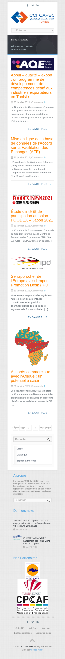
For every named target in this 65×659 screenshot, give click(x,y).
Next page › (46, 427)
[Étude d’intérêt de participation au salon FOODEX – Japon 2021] (32, 206)
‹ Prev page (18, 427)
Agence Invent (36, 650)
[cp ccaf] (32, 605)
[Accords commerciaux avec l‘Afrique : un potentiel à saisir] (32, 366)
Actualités (20, 628)
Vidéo (20, 448)
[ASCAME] (32, 571)
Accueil (30, 46)
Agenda (46, 628)
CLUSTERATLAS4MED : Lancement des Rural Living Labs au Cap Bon (36, 541)
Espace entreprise (23, 633)
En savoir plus (40, 129)
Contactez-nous (43, 633)
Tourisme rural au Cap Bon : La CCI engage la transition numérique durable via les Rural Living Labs (31, 523)
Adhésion (33, 628)
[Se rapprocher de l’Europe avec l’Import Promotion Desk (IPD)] (32, 271)
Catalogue (22, 454)
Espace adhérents (26, 460)
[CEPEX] (33, 588)
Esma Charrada (18, 49)
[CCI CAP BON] (32, 18)
